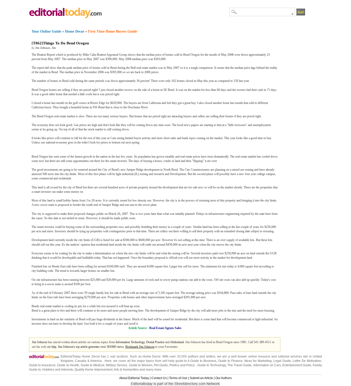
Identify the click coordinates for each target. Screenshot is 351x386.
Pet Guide (161, 365)
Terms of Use (178, 378)
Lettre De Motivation (307, 361)
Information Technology (130, 342)
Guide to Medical (92, 365)
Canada (80, 361)
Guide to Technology (211, 365)
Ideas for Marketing (258, 361)
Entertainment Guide (296, 365)
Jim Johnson (42, 47)
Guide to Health (68, 365)
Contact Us (159, 378)
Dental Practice (155, 342)
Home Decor (74, 31)
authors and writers (201, 356)
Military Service (116, 365)
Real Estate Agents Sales (165, 328)
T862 (37, 43)
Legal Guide (282, 361)
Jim (54, 47)
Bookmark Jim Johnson (139, 347)
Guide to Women (140, 365)
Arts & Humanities (126, 369)
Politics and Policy (182, 365)
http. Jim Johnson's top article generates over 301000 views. (88, 347)
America (96, 361)
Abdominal (177, 342)
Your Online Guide (46, 31)
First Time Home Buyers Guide (112, 31)
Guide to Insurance (42, 365)
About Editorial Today (134, 378)
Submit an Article (201, 378)
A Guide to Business (202, 361)
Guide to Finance (230, 361)
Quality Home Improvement (94, 369)
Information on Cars (267, 365)
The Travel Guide (239, 365)
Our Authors (223, 378)
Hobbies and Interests (57, 369)
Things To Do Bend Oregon (66, 43)
